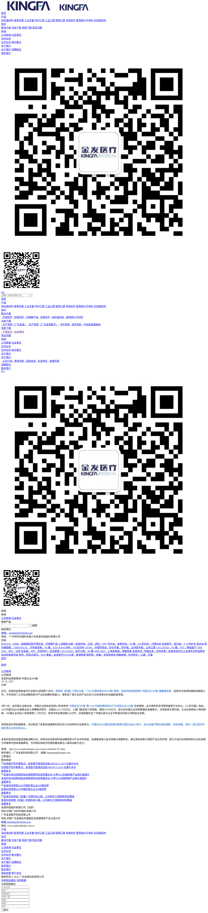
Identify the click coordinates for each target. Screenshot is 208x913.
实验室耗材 (100, 20)
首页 (3, 13)
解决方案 (6, 27)
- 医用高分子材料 (74, 317)
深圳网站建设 (8, 880)
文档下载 (16, 27)
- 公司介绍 (6, 361)
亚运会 (200, 644)
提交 (6, 910)
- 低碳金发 (30, 361)
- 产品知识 (6, 332)
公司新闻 (6, 35)
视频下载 (27, 27)
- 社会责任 (18, 332)
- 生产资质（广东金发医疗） (43, 324)
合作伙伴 (6, 38)
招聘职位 (16, 49)
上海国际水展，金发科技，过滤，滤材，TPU (82, 644)
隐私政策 (6, 873)
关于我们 (6, 46)
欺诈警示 (16, 42)
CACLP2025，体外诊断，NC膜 (76, 651)
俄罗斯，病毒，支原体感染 (101, 655)
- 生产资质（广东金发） (14, 324)
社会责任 (16, 35)
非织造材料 (7, 20)
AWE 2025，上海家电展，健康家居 (113, 651)
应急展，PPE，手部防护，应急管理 (40, 651)
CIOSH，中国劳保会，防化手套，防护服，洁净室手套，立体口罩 (120, 647)
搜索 (34, 625)
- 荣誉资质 (18, 361)
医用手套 (19, 20)
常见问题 (37, 27)
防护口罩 (39, 20)
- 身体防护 (44, 317)
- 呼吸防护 (18, 317)
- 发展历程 (53, 361)
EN (3, 292)
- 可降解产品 (31, 317)
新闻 (3, 31)
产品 (3, 17)
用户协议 (16, 873)
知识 (3, 24)
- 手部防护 (6, 317)
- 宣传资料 (76, 324)
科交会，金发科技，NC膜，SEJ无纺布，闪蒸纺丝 (134, 644)
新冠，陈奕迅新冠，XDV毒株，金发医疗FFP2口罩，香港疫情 (52, 655)
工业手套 (29, 20)
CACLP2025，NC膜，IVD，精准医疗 (176, 647)
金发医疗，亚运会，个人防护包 (179, 644)
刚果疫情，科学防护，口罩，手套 (134, 655)
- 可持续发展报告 (91, 324)
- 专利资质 (64, 324)
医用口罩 (60, 20)
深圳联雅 (21, 880)
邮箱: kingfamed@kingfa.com (16, 822)
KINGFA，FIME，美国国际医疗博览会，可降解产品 (29, 644)
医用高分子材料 (84, 20)
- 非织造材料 (57, 317)
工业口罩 (50, 20)
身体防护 (71, 20)
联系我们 (6, 53)
